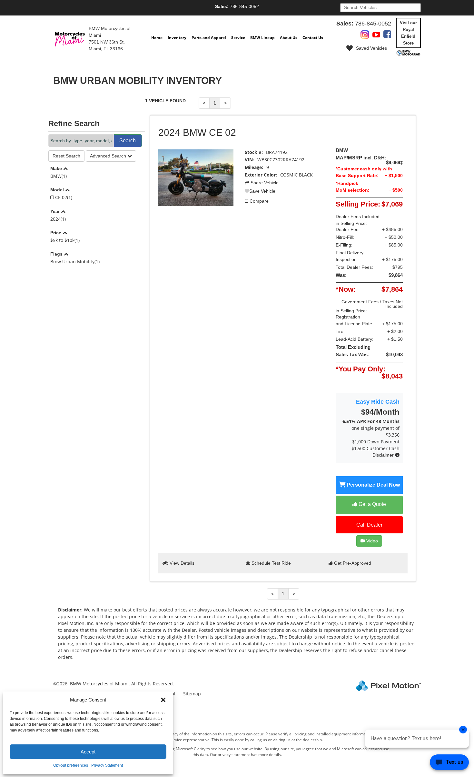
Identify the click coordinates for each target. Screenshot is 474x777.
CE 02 (63, 197)
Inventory (177, 37)
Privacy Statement (107, 765)
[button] (163, 700)
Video (371, 540)
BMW (58, 176)
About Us (288, 37)
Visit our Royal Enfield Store (408, 32)
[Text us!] (449, 764)
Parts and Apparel (209, 37)
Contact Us (312, 37)
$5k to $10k (65, 240)
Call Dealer (369, 525)
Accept (88, 751)
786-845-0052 (237, 6)
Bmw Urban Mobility (75, 261)
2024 (58, 219)
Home (157, 37)
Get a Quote (371, 504)
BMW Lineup (262, 37)
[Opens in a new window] (364, 35)
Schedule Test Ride (270, 563)
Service (238, 37)
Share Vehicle (264, 182)
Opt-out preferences (70, 765)
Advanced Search (108, 155)
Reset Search (66, 155)
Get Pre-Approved (352, 563)
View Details (181, 563)
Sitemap (192, 694)
